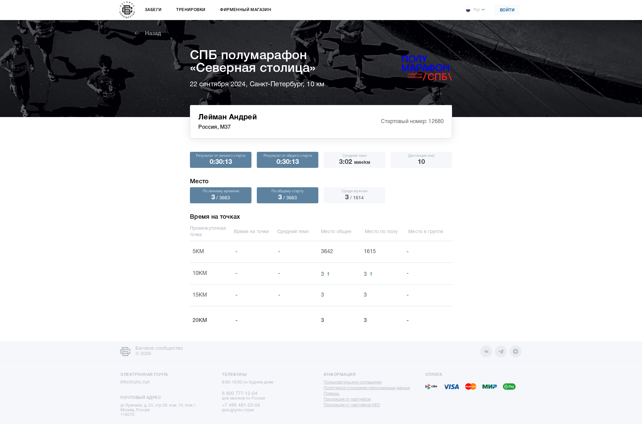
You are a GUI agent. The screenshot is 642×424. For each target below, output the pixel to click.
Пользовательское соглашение (353, 382)
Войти (507, 10)
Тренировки (190, 10)
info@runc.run (135, 382)
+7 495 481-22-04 (241, 405)
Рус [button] (476, 10)
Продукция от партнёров (347, 399)
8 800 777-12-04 (239, 394)
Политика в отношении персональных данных (367, 388)
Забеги (153, 10)
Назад (153, 33)
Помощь (331, 394)
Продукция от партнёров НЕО (352, 405)
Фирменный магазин (245, 10)
